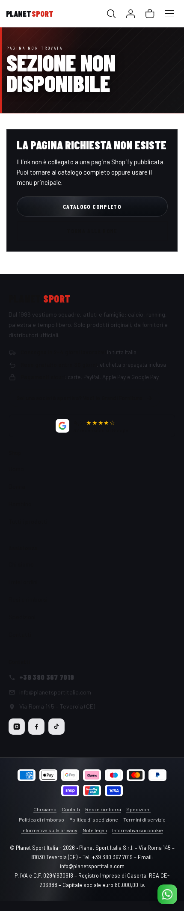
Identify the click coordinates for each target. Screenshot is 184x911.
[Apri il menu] (169, 14)
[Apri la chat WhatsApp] (167, 894)
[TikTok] (56, 726)
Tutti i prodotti (28, 521)
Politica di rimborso (41, 819)
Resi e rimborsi (28, 599)
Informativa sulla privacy (49, 830)
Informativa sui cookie (137, 830)
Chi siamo (21, 564)
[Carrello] (150, 14)
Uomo (16, 468)
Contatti (20, 634)
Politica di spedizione (93, 819)
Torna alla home (92, 230)
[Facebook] (36, 726)
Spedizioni (22, 616)
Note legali (95, 830)
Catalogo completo (92, 206)
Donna (17, 486)
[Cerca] (112, 14)
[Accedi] (131, 14)
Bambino (20, 503)
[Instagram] (17, 726)
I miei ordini (23, 581)
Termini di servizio (144, 819)
